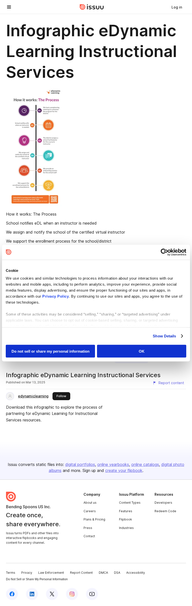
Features (125, 511)
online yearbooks (113, 464)
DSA (117, 572)
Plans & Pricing (94, 519)
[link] (177, 7)
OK (141, 351)
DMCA (103, 572)
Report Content (81, 572)
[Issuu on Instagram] (72, 594)
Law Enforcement (51, 572)
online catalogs (145, 464)
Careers (90, 511)
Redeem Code (165, 511)
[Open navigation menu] (9, 7)
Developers (163, 502)
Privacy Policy (55, 296)
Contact (89, 536)
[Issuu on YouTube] (92, 594)
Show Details (164, 336)
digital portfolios (80, 464)
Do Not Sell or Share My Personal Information (37, 579)
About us (90, 502)
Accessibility (135, 572)
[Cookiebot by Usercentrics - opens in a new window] (164, 252)
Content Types (129, 502)
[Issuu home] (92, 7)
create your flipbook (123, 470)
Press (88, 528)
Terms (10, 572)
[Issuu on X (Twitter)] (52, 594)
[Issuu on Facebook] (12, 594)
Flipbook (125, 519)
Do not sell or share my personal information (51, 351)
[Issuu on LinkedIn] (32, 594)
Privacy (26, 572)
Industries (126, 528)
